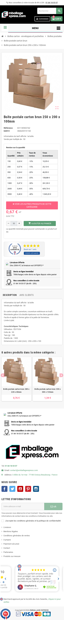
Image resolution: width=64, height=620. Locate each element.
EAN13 (7, 131)
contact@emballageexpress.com (24, 470)
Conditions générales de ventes (16, 535)
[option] (16, 379)
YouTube (20, 489)
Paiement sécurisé (11, 544)
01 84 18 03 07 (52, 2)
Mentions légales (10, 531)
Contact (6, 548)
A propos (7, 540)
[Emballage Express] (13, 14)
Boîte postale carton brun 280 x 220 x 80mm (16, 390)
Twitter (12, 489)
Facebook (4, 489)
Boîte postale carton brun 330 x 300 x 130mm (48, 390)
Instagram (36, 489)
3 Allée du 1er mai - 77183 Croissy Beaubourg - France (34, 475)
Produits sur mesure (11, 556)
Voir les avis (31, 253)
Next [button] (61, 375)
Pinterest (28, 489)
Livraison (7, 527)
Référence (8, 128)
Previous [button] (2, 375)
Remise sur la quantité (15, 147)
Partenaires (8, 552)
